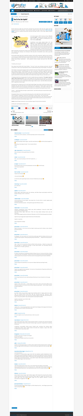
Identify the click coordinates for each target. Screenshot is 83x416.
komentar (26, 21)
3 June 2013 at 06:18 (22, 373)
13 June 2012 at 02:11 (24, 282)
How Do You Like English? (20, 19)
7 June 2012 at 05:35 (26, 150)
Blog (23, 10)
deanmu (16, 305)
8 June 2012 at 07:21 (22, 190)
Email (49, 21)
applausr (16, 190)
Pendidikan (16, 106)
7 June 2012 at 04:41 (23, 139)
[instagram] (68, 1)
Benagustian (16, 333)
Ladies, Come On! (62, 57)
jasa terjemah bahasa (18, 383)
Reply (15, 136)
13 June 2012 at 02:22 (24, 291)
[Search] (71, 11)
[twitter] (64, 1)
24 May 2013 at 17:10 (29, 351)
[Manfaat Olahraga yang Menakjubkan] (57, 73)
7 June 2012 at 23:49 (24, 171)
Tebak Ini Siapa (17, 198)
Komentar (68, 47)
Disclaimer (38, 0)
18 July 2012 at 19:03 (21, 313)
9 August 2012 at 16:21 (24, 319)
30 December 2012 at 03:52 (25, 333)
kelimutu (16, 373)
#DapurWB (45, 10)
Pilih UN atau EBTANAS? (15, 125)
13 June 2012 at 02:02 (24, 251)
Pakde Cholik (16, 207)
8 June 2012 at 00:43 (23, 183)
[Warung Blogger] (12, 10)
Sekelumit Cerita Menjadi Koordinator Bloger (64, 80)
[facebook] (66, 1)
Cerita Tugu (16, 183)
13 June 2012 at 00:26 (24, 207)
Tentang (22, 0)
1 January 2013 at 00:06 (21, 343)
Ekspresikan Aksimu (28, 125)
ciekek (15, 313)
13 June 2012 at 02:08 (24, 275)
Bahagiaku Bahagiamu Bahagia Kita (26, 14)
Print (45, 21)
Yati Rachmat (16, 23)
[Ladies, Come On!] (57, 59)
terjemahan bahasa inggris (19, 351)
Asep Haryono (17, 319)
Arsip (63, 47)
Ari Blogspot (16, 139)
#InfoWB (18, 10)
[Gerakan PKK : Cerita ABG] (57, 66)
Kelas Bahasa (30, 10)
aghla (15, 343)
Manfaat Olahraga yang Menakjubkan (63, 72)
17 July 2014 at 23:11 (27, 383)
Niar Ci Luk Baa (17, 171)
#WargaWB (52, 10)
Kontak (26, 0)
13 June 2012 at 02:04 (24, 260)
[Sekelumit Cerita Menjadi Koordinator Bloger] (57, 81)
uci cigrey (16, 163)
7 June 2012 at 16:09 (21, 157)
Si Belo (15, 157)
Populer (57, 47)
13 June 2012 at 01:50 (24, 226)
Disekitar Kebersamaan (42, 125)
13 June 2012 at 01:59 (24, 242)
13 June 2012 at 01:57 (24, 234)
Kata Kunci (37, 10)
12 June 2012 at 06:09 (25, 198)
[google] (71, 1)
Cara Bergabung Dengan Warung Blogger (62, 50)
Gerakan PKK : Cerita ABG (64, 64)
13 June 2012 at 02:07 (24, 267)
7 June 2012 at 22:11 (22, 163)
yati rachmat (16, 226)
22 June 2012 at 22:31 (22, 305)
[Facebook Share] (21, 108)
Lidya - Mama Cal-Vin (18, 150)
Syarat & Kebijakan (32, 0)
